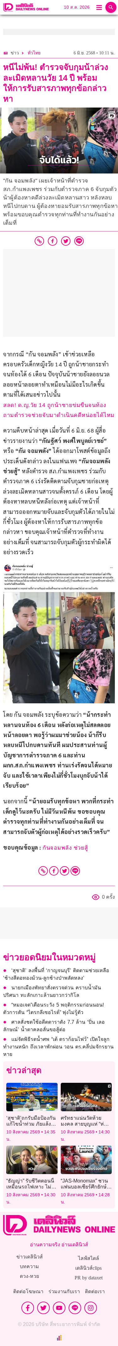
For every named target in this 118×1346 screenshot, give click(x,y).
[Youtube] (59, 1308)
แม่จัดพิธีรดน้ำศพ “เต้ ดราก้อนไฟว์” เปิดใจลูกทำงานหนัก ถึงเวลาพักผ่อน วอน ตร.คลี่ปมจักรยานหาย (58, 1047)
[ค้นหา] (110, 7)
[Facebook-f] (27, 1308)
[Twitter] (64, 871)
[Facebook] (54, 871)
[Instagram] (90, 1308)
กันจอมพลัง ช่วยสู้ (65, 848)
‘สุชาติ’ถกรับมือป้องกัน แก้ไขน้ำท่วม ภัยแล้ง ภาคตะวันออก (31, 1124)
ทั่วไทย (34, 53)
